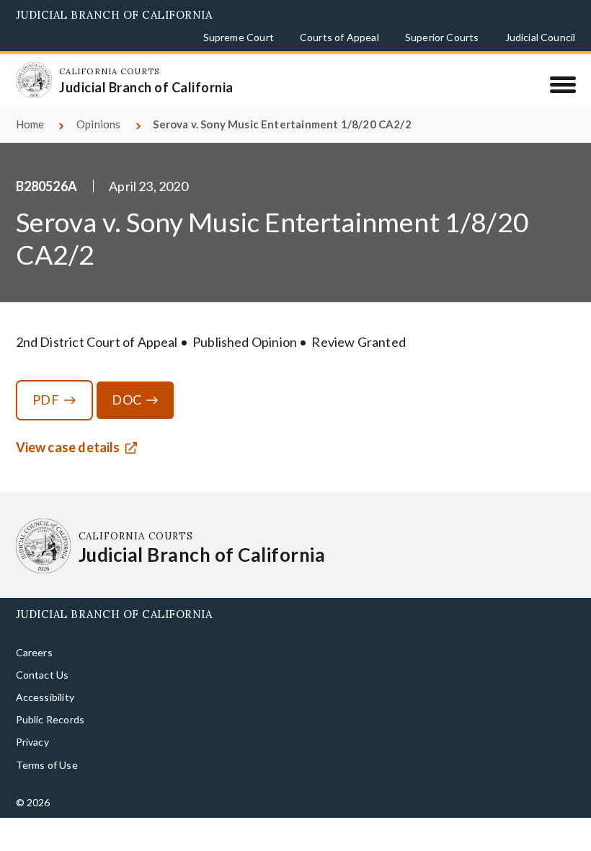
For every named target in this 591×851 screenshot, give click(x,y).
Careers (34, 652)
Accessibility (45, 697)
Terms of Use (47, 765)
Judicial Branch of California (114, 15)
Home (30, 124)
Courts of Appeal (339, 37)
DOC (126, 399)
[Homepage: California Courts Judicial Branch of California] (34, 80)
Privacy (32, 742)
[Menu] (563, 84)
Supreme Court (238, 37)
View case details (68, 447)
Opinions (98, 124)
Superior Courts (442, 37)
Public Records (50, 719)
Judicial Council (540, 37)
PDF (45, 399)
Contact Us (42, 675)
